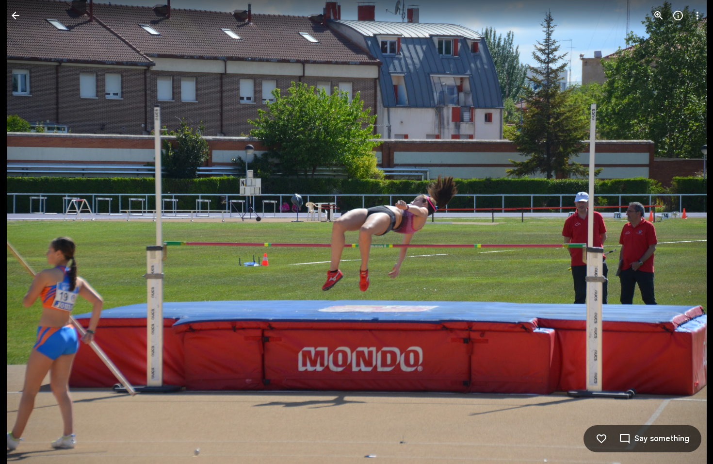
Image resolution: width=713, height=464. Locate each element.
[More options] (697, 15)
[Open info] (678, 15)
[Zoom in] (658, 15)
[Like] (601, 439)
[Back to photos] (15, 15)
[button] (27, 232)
